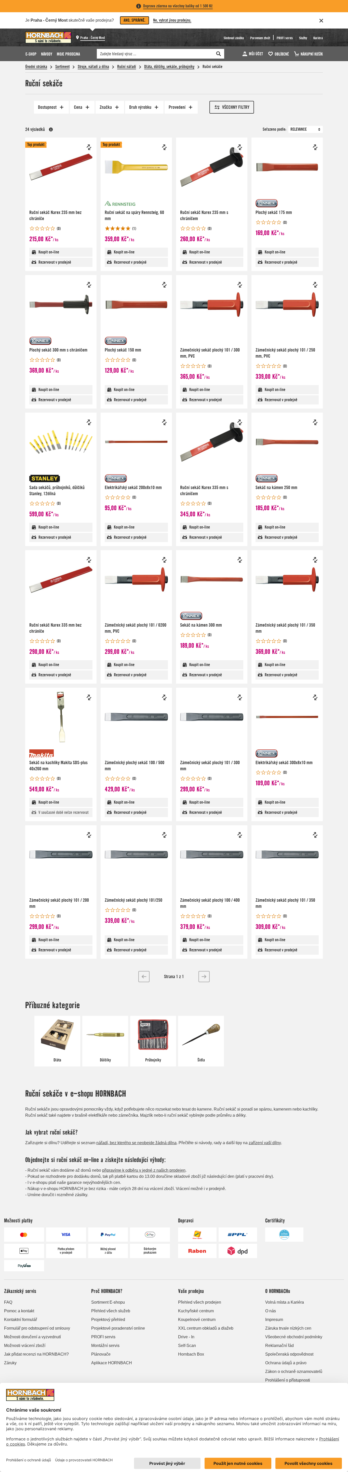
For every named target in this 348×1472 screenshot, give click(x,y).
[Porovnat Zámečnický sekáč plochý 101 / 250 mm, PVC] (315, 284)
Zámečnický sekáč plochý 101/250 (133, 900)
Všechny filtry (235, 107)
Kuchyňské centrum (196, 1311)
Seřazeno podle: (274, 129)
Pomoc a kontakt (19, 1311)
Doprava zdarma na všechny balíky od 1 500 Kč (178, 6)
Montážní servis (105, 1345)
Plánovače (101, 1354)
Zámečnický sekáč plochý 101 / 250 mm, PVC (285, 353)
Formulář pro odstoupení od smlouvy (37, 1328)
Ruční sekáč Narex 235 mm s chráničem (204, 215)
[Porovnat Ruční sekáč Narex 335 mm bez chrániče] (89, 559)
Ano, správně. (134, 20)
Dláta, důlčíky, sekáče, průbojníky (169, 66)
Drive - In (186, 1337)
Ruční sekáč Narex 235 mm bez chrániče (55, 215)
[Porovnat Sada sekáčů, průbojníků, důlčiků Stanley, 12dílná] (89, 422)
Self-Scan (187, 1345)
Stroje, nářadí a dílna (93, 66)
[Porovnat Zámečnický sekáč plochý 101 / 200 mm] (89, 835)
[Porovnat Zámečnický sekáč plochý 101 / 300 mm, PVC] (239, 284)
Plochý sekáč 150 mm (123, 350)
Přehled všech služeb (110, 1311)
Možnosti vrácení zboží (24, 1345)
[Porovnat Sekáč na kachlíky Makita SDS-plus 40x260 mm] (89, 697)
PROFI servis (103, 1337)
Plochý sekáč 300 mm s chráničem (58, 350)
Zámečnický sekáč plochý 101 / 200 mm (59, 903)
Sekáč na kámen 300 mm (201, 625)
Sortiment (62, 66)
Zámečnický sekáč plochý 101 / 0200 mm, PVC (135, 628)
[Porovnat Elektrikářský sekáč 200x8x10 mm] (164, 422)
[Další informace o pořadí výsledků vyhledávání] (51, 129)
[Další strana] (204, 976)
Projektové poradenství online (118, 1328)
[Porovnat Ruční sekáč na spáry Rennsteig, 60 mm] (164, 147)
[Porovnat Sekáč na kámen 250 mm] (315, 422)
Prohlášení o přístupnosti (287, 1380)
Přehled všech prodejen (199, 1302)
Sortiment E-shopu (108, 1302)
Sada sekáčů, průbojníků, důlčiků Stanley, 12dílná (57, 490)
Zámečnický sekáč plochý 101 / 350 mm (285, 628)
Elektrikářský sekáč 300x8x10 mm (284, 762)
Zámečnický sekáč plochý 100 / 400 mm (210, 903)
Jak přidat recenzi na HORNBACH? (36, 1354)
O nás (270, 1311)
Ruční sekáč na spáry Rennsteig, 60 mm (134, 215)
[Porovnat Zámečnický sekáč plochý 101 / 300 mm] (239, 697)
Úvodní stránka (36, 66)
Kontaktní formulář (20, 1319)
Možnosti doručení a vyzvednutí (32, 1337)
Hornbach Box (191, 1354)
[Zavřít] (321, 20)
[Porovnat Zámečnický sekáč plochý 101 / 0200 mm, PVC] (164, 559)
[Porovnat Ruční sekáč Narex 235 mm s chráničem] (239, 147)
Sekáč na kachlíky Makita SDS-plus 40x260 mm (58, 765)
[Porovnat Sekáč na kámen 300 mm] (239, 559)
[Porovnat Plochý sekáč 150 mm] (164, 284)
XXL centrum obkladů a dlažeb (205, 1328)
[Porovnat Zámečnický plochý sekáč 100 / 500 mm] (164, 697)
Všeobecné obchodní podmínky (293, 1337)
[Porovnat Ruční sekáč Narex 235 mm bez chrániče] (89, 147)
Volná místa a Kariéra (284, 1302)
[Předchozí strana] (144, 976)
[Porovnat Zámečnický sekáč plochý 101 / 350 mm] (315, 559)
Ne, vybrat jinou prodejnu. (172, 20)
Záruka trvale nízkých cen (288, 1328)
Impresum (274, 1319)
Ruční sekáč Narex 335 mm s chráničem (204, 490)
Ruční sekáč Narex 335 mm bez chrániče (55, 628)
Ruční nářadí (126, 66)
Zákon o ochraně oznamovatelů (293, 1371)
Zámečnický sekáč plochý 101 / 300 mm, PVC (210, 353)
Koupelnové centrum (197, 1319)
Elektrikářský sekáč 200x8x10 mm (133, 487)
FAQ (8, 1302)
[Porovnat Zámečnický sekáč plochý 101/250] (164, 835)
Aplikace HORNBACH (111, 1363)
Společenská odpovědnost (289, 1354)
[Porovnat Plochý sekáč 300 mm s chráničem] (89, 284)
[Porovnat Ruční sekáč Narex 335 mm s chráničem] (239, 422)
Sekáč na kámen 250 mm (276, 487)
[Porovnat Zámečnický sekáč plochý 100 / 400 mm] (239, 835)
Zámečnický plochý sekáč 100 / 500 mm (134, 765)
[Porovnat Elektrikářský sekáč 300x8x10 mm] (315, 697)
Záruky (10, 1363)
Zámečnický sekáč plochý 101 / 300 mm (210, 765)
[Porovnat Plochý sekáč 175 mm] (315, 147)
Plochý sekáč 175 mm (274, 212)
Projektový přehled (108, 1319)
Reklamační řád (279, 1345)
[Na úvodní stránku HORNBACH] (48, 37)
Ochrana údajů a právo (285, 1363)
